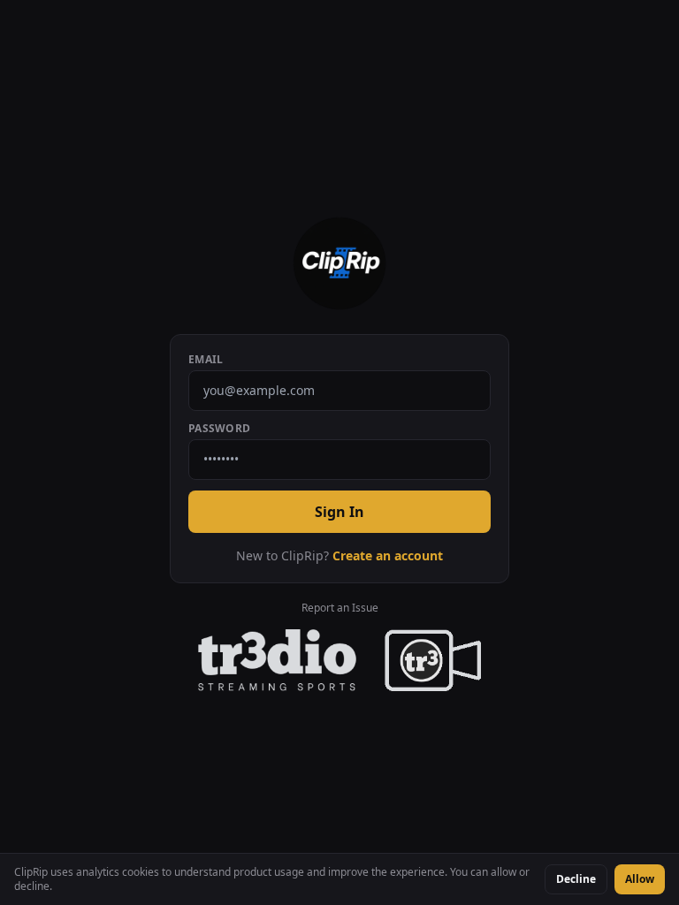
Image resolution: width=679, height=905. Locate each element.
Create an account (387, 555)
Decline (576, 878)
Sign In (339, 511)
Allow (639, 878)
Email (206, 360)
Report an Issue (339, 608)
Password (219, 429)
